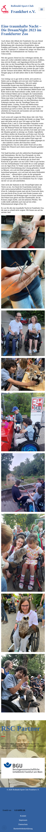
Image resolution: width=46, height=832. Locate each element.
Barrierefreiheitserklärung (23, 829)
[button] (41, 9)
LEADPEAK (19, 810)
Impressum (23, 820)
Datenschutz (23, 824)
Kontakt (23, 816)
